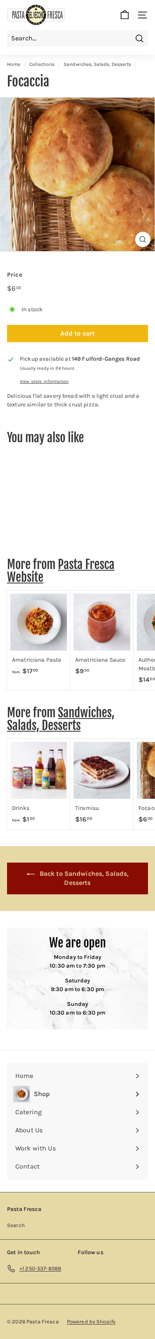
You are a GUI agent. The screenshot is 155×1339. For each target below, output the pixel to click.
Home (14, 64)
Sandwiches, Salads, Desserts (97, 64)
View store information (44, 381)
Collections (42, 64)
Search (16, 1225)
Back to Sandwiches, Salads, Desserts (83, 878)
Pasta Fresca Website (60, 571)
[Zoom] (142, 239)
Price (14, 274)
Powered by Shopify (91, 1321)
